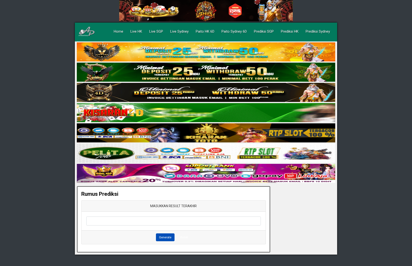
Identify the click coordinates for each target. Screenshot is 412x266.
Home (118, 31)
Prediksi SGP (264, 31)
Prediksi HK (290, 31)
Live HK (136, 31)
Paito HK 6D (205, 31)
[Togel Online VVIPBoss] (206, 52)
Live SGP (156, 31)
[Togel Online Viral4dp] (206, 174)
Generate (165, 237)
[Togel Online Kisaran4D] (206, 113)
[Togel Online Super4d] (206, 93)
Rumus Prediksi (99, 194)
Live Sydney (179, 31)
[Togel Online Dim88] (206, 72)
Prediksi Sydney (318, 31)
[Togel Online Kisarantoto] (206, 133)
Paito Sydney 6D (234, 31)
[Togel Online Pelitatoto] (206, 153)
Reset (184, 237)
